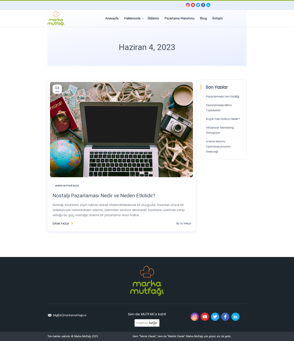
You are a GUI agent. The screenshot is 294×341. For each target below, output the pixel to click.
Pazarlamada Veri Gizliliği (222, 96)
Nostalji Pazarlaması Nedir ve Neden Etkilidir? (104, 195)
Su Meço (185, 223)
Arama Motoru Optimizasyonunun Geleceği (218, 146)
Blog (203, 18)
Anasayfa (112, 18)
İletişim (217, 18)
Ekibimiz (153, 18)
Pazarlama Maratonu (179, 18)
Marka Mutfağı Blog (67, 185)
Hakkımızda (132, 18)
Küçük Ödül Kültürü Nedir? (223, 119)
